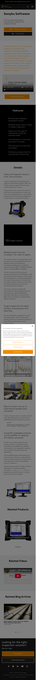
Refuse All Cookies (18, 347)
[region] (18, 340)
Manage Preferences (18, 342)
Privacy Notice (20, 337)
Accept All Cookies (18, 351)
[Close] (32, 326)
